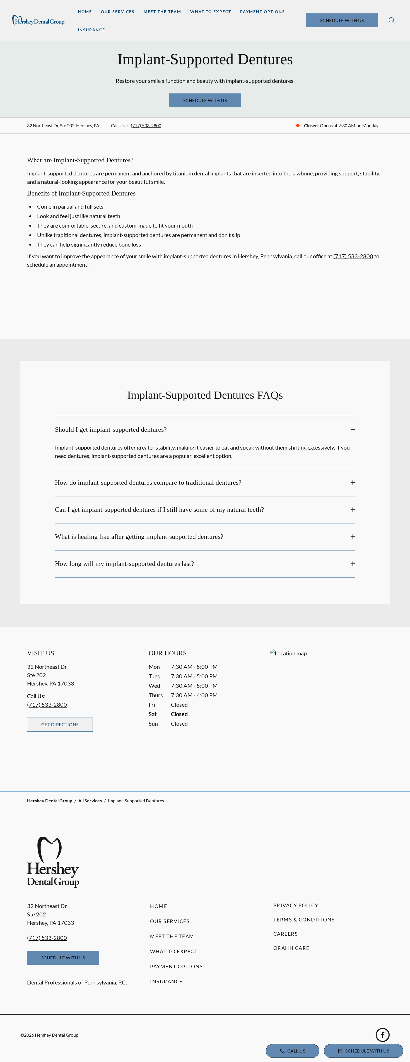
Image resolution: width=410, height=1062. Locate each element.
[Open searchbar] (392, 20)
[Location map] (326, 709)
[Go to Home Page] (38, 20)
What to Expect (210, 11)
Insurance (91, 29)
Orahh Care (291, 948)
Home (85, 11)
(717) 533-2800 (146, 125)
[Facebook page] (383, 1035)
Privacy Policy (296, 905)
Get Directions (60, 724)
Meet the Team (162, 11)
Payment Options (262, 11)
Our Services (118, 11)
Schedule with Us (342, 20)
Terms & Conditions (304, 919)
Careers (285, 934)
